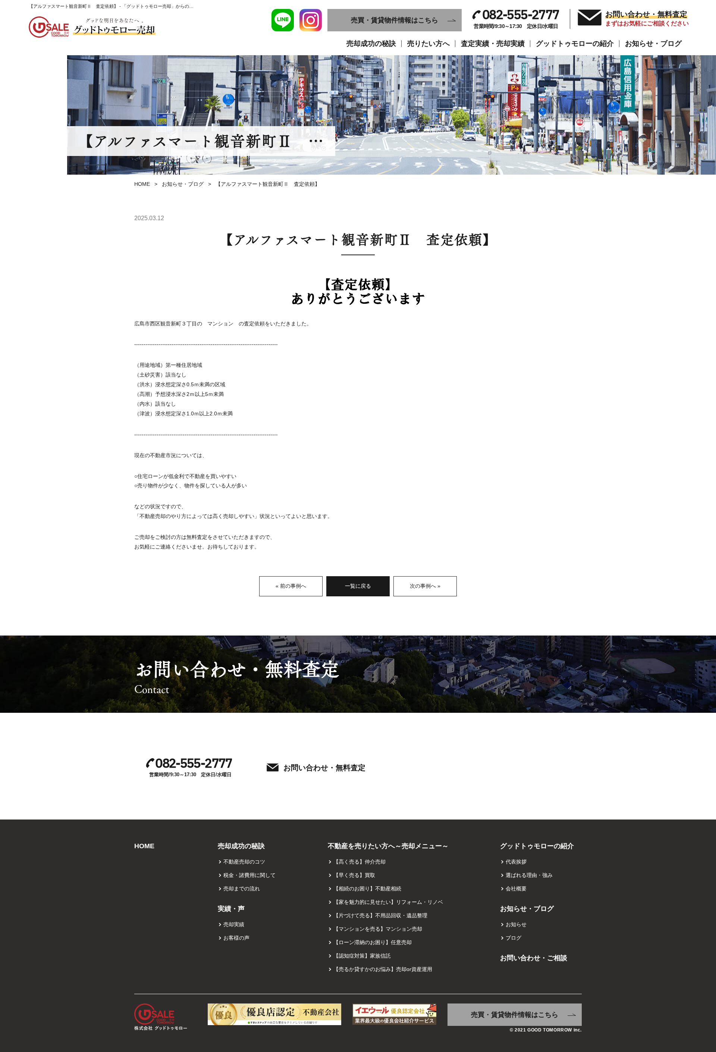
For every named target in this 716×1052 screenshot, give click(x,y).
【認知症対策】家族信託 (362, 956)
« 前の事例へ (291, 586)
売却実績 (233, 924)
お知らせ (516, 924)
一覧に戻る (358, 586)
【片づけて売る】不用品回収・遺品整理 (380, 915)
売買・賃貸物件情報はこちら (394, 20)
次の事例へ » (425, 586)
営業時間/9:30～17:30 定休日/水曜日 (516, 19)
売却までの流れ (241, 889)
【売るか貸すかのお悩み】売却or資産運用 (382, 969)
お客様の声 (236, 938)
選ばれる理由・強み (529, 875)
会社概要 (516, 889)
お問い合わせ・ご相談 (533, 958)
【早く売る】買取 (354, 875)
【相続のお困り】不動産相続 (367, 889)
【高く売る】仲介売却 (359, 862)
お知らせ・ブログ (183, 184)
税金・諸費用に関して (249, 875)
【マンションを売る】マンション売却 (377, 929)
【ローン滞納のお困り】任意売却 (372, 942)
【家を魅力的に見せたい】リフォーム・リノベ (388, 902)
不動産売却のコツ (244, 862)
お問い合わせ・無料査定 (646, 18)
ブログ (513, 938)
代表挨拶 (516, 862)
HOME (142, 184)
